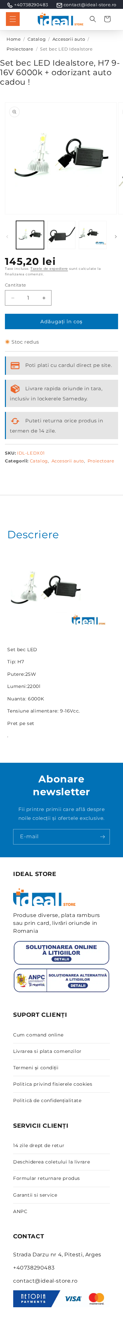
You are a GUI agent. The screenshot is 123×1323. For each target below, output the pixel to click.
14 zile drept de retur (38, 1145)
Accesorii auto (68, 39)
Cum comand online (38, 1035)
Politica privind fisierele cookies (52, 1084)
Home (14, 39)
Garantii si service (35, 1195)
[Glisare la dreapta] (116, 236)
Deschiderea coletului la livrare (51, 1162)
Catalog (37, 39)
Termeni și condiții (35, 1068)
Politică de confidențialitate (47, 1100)
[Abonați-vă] (102, 836)
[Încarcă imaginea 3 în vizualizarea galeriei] (93, 235)
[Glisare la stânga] (7, 236)
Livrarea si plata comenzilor (47, 1051)
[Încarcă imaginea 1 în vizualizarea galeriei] (30, 235)
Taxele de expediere (49, 269)
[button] (13, 19)
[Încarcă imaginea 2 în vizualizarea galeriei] (61, 235)
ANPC (20, 1211)
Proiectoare (20, 49)
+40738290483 (31, 4)
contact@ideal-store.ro (90, 4)
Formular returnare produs (46, 1178)
